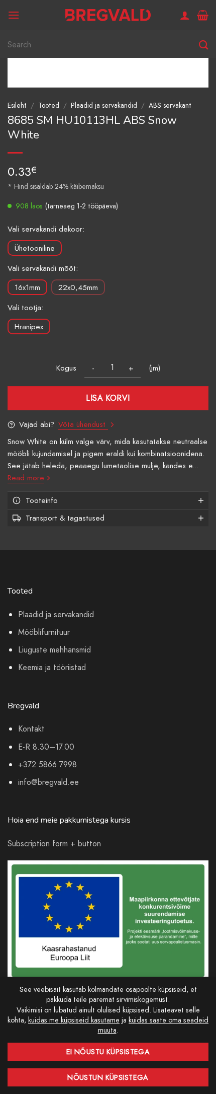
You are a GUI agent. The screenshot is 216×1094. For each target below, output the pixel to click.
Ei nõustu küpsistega (108, 1052)
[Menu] (14, 15)
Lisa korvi (108, 398)
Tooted (48, 105)
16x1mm (27, 287)
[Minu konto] (185, 15)
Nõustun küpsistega (108, 1077)
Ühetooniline (35, 248)
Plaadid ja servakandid (104, 105)
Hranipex (29, 326)
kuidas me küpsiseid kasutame (74, 1020)
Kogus (66, 368)
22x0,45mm (78, 287)
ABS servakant (170, 105)
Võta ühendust (83, 424)
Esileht (17, 105)
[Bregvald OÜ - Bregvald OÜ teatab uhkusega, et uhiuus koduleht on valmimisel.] (108, 15)
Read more (26, 477)
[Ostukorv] (202, 15)
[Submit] (203, 45)
